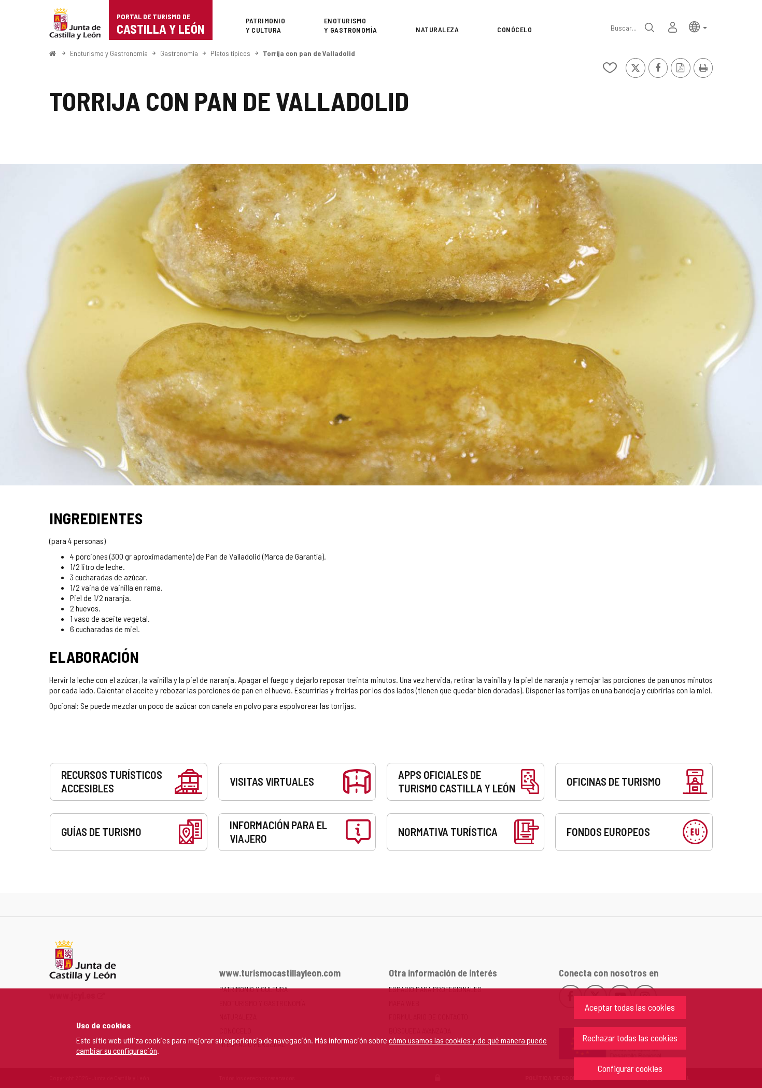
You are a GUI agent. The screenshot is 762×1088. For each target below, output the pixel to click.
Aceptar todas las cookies (630, 1007)
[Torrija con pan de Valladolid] (381, 324)
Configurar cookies (630, 1068)
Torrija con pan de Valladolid (309, 53)
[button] (698, 26)
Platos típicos (230, 53)
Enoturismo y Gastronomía (109, 53)
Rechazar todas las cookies (630, 1037)
